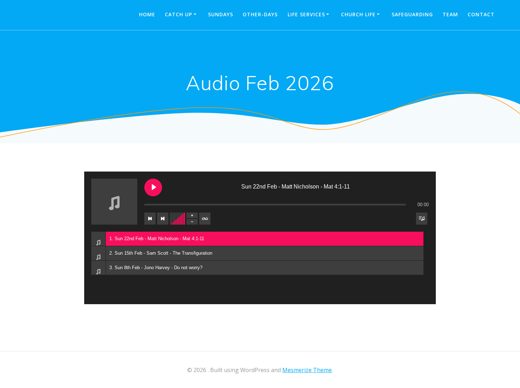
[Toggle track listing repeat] (204, 219)
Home (147, 14)
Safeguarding (412, 14)
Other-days (260, 14)
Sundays (220, 14)
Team (450, 14)
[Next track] (162, 219)
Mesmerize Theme (307, 370)
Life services (306, 14)
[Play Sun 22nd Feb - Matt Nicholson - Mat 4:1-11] (153, 187)
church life (358, 14)
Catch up (178, 14)
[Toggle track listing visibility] (421, 219)
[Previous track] (150, 219)
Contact (481, 14)
